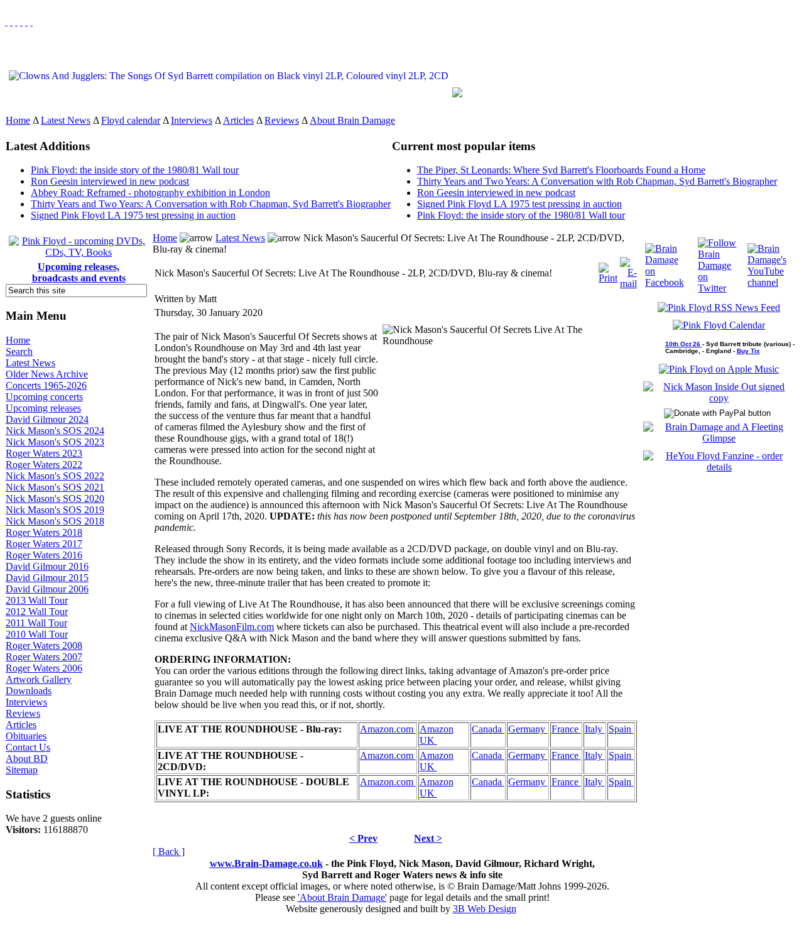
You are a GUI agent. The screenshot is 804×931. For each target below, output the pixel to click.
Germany (528, 729)
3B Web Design (484, 908)
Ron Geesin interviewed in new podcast (110, 181)
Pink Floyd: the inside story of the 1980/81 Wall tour (135, 170)
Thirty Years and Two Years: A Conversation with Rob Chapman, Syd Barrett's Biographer (211, 204)
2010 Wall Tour (37, 634)
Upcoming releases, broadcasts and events (79, 272)
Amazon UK (437, 735)
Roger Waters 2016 (44, 555)
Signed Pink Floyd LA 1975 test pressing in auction (133, 215)
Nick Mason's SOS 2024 (55, 430)
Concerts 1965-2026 (46, 385)
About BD (27, 758)
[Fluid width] (6, 21)
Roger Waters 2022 (44, 464)
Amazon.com (388, 729)
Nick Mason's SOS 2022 (55, 476)
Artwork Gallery (39, 679)
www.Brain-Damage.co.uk (266, 863)
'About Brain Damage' (342, 897)
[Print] (608, 269)
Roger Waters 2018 (44, 532)
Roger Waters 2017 (44, 543)
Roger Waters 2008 (44, 645)
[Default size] (26, 21)
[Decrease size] (31, 21)
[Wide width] (11, 21)
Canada (488, 729)
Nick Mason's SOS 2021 (55, 487)
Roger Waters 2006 (44, 668)
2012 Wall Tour (37, 611)
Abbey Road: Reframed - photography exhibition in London (150, 192)
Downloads (29, 690)
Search (19, 351)
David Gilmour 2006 (47, 589)
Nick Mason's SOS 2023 (55, 442)
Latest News (65, 120)
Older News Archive (47, 374)
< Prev (363, 838)
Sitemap (22, 770)
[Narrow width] (16, 21)
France (566, 729)
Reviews (281, 120)
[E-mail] (628, 269)
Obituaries (26, 736)
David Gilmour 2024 (47, 419)
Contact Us (28, 747)
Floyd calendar (130, 120)
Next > (428, 838)
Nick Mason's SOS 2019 (55, 509)
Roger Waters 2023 (44, 453)
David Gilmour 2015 (47, 577)
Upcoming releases (43, 408)
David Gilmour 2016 (47, 566)
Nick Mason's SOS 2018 (55, 521)
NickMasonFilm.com (232, 626)
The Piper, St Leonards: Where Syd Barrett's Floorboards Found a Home (561, 170)
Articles (238, 120)
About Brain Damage (352, 120)
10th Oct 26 (683, 343)
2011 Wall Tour (36, 623)
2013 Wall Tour (37, 600)
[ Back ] (169, 851)
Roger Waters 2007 (44, 656)
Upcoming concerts (44, 396)
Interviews (191, 120)
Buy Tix (748, 350)
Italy (595, 729)
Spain (621, 729)
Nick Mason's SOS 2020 (55, 498)
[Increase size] (21, 21)
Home (18, 120)
